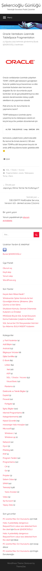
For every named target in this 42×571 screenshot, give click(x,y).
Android (6, 348)
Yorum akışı (8, 276)
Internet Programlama (12, 413)
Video (5, 497)
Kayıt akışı (7, 272)
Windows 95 (10, 437)
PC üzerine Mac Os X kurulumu (16, 519)
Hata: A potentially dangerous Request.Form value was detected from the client (20, 526)
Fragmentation (12, 173)
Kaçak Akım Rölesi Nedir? (13, 294)
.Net (8, 369)
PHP (5, 454)
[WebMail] (5, 251)
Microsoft (7, 429)
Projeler (6, 475)
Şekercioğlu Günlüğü (21, 5)
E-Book (6, 360)
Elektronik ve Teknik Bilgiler (14, 391)
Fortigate (8, 404)
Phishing (6, 450)
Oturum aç (7, 268)
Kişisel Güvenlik (9, 421)
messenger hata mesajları (14, 425)
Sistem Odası (8, 479)
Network (6, 442)
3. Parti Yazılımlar (10, 340)
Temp (5, 176)
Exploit (6, 395)
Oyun (5, 446)
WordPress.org (9, 280)
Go (6, 471)
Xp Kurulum (8, 501)
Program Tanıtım (10, 458)
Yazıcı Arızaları (11, 492)
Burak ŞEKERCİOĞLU (12, 254)
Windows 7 (9, 433)
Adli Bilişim (7, 344)
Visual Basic (12, 381)
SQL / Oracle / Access (15, 170)
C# (6, 466)
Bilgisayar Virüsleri (11, 352)
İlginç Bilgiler (8, 409)
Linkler (7, 365)
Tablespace (29, 173)
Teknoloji (6, 487)
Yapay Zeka (8, 505)
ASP (8, 373)
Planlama (9, 386)
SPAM (5, 483)
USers (10, 176)
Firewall (6, 399)
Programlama (9, 462)
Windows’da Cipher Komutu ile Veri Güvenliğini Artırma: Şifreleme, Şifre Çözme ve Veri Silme (18, 301)
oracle (21, 173)
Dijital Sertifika (9, 356)
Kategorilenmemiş (10, 417)
